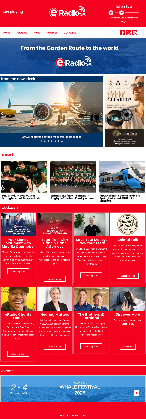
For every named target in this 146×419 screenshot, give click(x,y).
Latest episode (18, 271)
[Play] (111, 12)
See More (127, 346)
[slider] (132, 12)
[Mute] (121, 12)
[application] (124, 12)
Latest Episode (91, 275)
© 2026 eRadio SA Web (73, 415)
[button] (41, 141)
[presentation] (2, 113)
